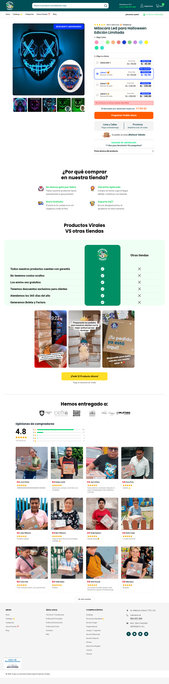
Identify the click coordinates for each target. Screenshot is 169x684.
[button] (124, 63)
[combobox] (67, 5)
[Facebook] (128, 634)
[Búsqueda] (70, 5)
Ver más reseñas (84, 599)
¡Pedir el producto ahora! (84, 376)
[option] (48, 59)
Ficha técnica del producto (123, 151)
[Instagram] (134, 634)
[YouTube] (146, 634)
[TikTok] (140, 634)
